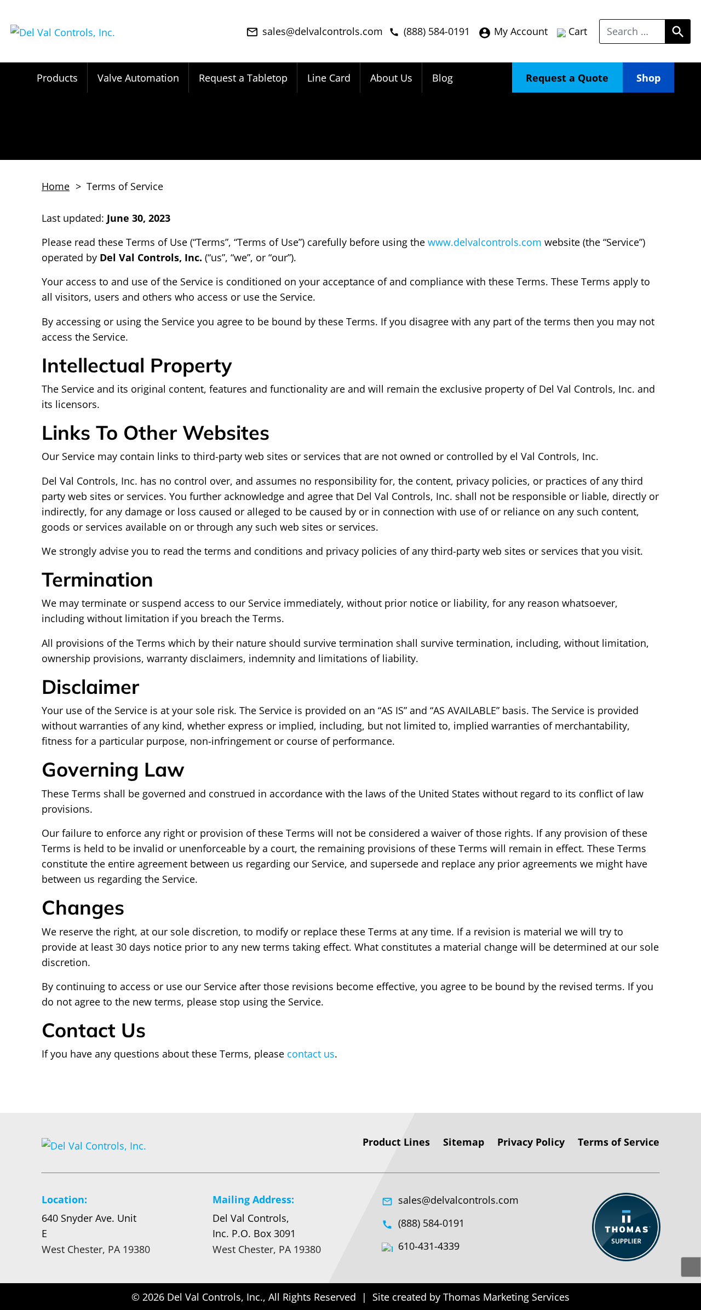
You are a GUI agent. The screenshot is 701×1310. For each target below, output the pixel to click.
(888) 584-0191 (423, 1222)
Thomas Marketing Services (506, 1296)
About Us (391, 77)
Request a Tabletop (243, 77)
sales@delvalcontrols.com (450, 1199)
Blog (442, 77)
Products (57, 77)
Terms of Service (618, 1141)
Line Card (328, 77)
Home (56, 186)
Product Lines (396, 1141)
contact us (311, 1053)
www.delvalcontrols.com (485, 242)
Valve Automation (138, 77)
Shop (648, 77)
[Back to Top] (691, 1267)
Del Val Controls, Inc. (215, 1296)
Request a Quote (567, 77)
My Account (513, 32)
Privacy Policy (531, 1141)
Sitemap (463, 1141)
